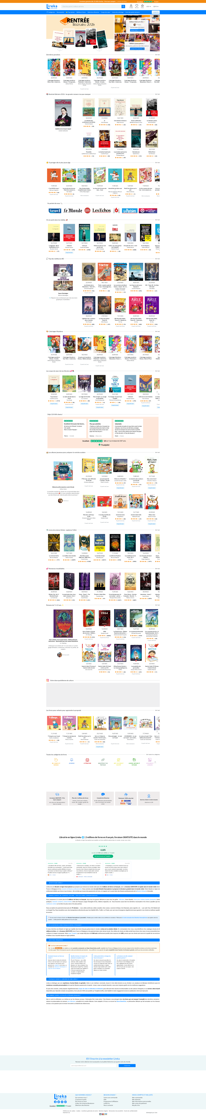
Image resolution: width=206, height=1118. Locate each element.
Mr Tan (120, 322)
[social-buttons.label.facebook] (55, 1103)
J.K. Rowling (63, 643)
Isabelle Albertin (152, 669)
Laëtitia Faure (92, 153)
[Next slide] (157, 74)
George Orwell (104, 633)
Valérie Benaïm (145, 247)
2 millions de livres (121, 1)
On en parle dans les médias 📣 (57, 220)
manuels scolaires (57, 902)
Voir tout (157, 54)
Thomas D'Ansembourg (115, 400)
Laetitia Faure (85, 153)
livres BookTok (121, 1002)
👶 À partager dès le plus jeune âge (58, 162)
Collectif (104, 288)
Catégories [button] (51, 12)
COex (155, 1113)
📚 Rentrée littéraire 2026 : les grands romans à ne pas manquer (68, 94)
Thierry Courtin (104, 482)
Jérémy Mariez (69, 83)
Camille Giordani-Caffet (120, 480)
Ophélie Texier (104, 518)
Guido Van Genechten (99, 739)
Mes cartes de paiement (139, 1105)
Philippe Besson (120, 155)
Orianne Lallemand (89, 482)
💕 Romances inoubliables (55, 568)
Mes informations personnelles (141, 1103)
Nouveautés (60, 12)
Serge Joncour (120, 122)
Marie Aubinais (130, 191)
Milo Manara (104, 322)
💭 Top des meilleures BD (55, 259)
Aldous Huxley (69, 557)
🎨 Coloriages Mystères (54, 331)
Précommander (130, 74)
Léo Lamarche (88, 669)
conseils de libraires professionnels (71, 889)
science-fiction (68, 902)
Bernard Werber (54, 557)
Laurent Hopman (136, 288)
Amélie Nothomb (63, 131)
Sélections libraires (93, 12)
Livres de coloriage (118, 12)
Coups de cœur (105, 12)
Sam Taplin (69, 191)
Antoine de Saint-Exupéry (120, 634)
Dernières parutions (53, 55)
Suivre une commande (110, 1099)
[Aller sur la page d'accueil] (52, 6)
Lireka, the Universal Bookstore (84, 1105)
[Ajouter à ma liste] (59, 59)
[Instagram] (62, 1103)
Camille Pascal (104, 153)
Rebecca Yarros (130, 597)
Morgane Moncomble (115, 597)
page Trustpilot (72, 934)
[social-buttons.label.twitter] (58, 1103)
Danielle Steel (99, 596)
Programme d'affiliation (111, 1103)
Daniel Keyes (84, 559)
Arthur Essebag (100, 249)
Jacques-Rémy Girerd (136, 669)
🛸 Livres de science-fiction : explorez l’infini (61, 530)
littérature (121, 900)
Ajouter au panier (54, 74)
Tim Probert (89, 322)
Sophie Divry (136, 153)
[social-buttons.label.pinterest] (65, 1103)
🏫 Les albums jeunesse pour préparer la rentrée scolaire (65, 452)
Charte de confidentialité (128, 1112)
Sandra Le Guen (152, 516)
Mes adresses (136, 1101)
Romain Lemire (69, 247)
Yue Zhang (69, 400)
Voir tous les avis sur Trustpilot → (103, 856)
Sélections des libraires (82, 1107)
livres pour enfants (139, 900)
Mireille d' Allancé (151, 480)
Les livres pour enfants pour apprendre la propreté (63, 710)
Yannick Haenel (89, 124)
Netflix (120, 669)
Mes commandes (137, 1099)
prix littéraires (71, 1002)
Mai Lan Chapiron (53, 190)
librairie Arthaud (141, 891)
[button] (103, 208)
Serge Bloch (120, 516)
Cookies (78, 1112)
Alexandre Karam (87, 84)
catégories (56, 965)
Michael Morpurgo (136, 633)
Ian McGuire (152, 153)
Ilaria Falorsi (130, 739)
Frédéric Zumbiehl (120, 289)
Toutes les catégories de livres (56, 754)
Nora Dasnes (145, 398)
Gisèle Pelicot (130, 247)
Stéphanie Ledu (136, 516)
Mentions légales (102, 1112)
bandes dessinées (150, 900)
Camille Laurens (54, 398)
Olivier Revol (159, 249)
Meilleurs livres (81, 12)
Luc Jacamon (84, 398)
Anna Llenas (136, 482)
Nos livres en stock (81, 1103)
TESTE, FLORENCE (54, 738)
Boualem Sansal (54, 249)
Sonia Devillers (152, 122)
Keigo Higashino (146, 559)
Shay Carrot (69, 597)
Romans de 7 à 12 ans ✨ (55, 605)
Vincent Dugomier (88, 288)
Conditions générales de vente (89, 1112)
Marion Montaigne (63, 295)
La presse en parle (80, 1101)
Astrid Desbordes (99, 400)
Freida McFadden (84, 247)
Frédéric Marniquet (120, 288)
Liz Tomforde (54, 597)
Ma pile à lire (136, 1107)
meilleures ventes (51, 904)
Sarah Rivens (84, 597)
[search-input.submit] (123, 6)
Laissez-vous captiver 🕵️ (137, 49)
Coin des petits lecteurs (133, 12)
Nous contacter (108, 1107)
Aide (105, 1101)
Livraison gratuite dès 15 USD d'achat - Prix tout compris (98, 1)
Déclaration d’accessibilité (114, 1112)
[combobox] (91, 6)
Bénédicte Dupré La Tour (136, 122)
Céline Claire (63, 489)
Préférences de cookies (69, 1112)
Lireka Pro (156, 12)
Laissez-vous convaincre (137, 30)
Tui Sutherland (150, 634)
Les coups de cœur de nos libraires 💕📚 (60, 371)
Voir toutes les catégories (153, 754)
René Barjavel (99, 557)
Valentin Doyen (115, 249)
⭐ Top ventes (70, 12)
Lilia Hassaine (104, 122)
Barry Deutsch (154, 636)
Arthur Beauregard (84, 191)
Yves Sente (151, 288)
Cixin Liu (130, 559)
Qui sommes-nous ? (81, 1099)
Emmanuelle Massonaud (104, 669)
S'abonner (127, 1067)
